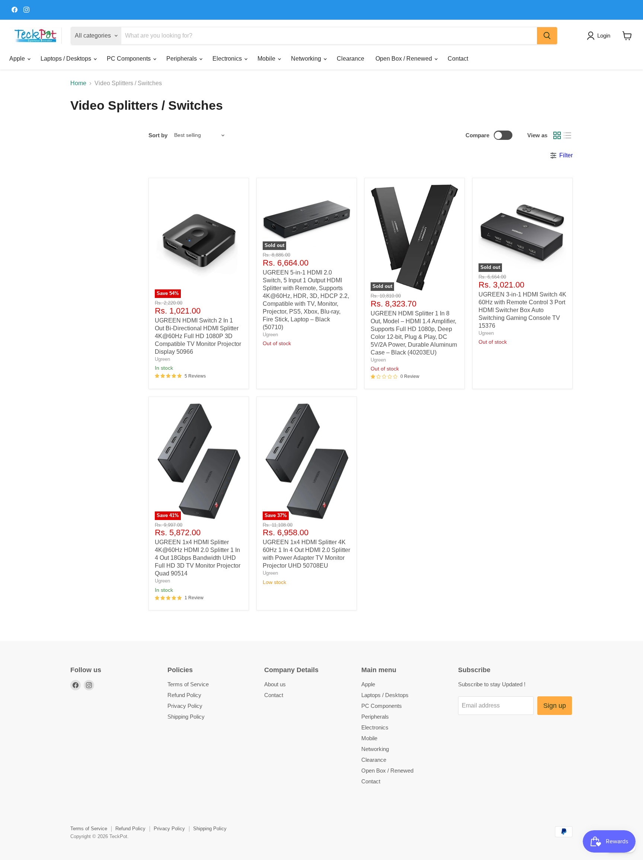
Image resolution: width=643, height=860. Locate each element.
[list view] (567, 135)
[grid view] (557, 135)
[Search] (547, 35)
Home (78, 83)
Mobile (267, 58)
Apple (17, 58)
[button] (600, 35)
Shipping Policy (186, 716)
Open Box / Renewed (404, 58)
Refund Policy (184, 695)
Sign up (554, 705)
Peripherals (182, 58)
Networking (307, 58)
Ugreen (162, 359)
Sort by (157, 135)
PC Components (129, 58)
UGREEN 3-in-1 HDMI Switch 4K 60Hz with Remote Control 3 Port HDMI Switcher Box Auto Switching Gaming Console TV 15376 (522, 310)
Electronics (227, 58)
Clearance (350, 58)
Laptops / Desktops (67, 58)
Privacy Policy (184, 706)
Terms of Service (188, 684)
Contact (458, 58)
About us (275, 684)
